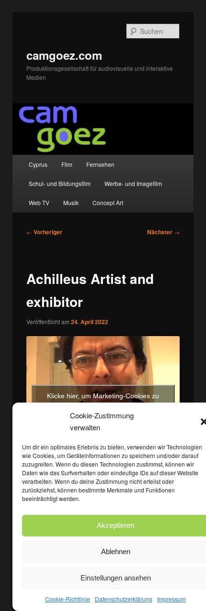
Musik (71, 202)
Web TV (39, 202)
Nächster (163, 232)
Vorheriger (44, 232)
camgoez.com (64, 55)
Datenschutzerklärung (123, 599)
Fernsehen (100, 164)
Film (66, 164)
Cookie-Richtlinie (67, 599)
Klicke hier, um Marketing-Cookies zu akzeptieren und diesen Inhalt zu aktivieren (103, 401)
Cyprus (38, 164)
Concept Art (107, 202)
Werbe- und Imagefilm (133, 183)
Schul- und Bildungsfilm (60, 183)
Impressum (171, 599)
